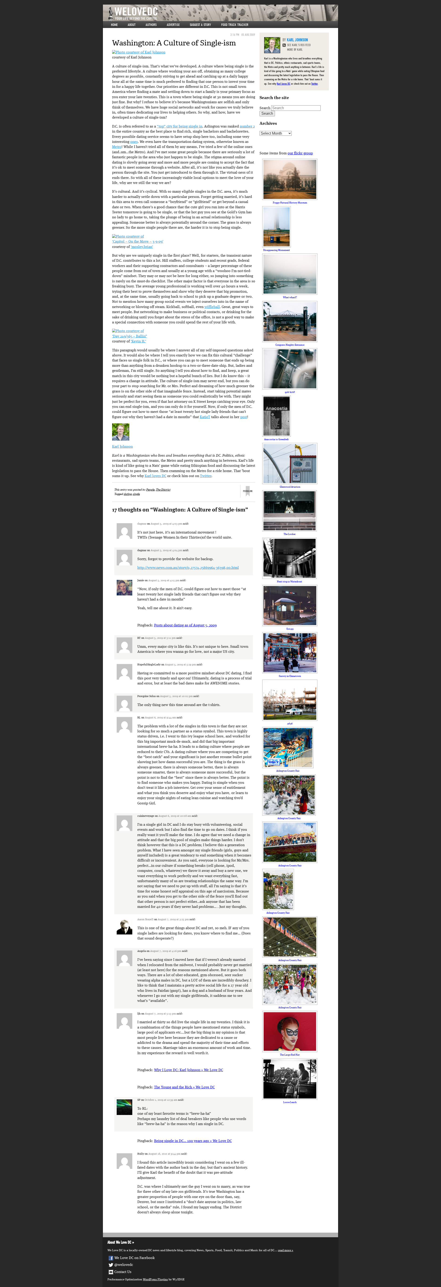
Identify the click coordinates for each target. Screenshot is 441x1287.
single (136, 494)
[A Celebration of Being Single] (138, 52)
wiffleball (212, 307)
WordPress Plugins (155, 1279)
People (150, 489)
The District (163, 489)
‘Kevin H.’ (138, 341)
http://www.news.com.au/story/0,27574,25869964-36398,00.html (188, 568)
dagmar (141, 524)
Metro (117, 147)
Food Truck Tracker (234, 25)
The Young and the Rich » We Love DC (184, 1087)
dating (127, 494)
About (132, 25)
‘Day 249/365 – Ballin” (129, 336)
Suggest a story (200, 25)
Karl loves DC (155, 476)
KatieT (205, 417)
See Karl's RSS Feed (299, 45)
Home (114, 25)
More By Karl (295, 50)
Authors (151, 25)
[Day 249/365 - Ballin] (128, 331)
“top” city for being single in (179, 126)
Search (265, 108)
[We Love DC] (222, 14)
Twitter (205, 476)
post (243, 417)
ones (134, 142)
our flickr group (300, 153)
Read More (284, 1250)
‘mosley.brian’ (142, 247)
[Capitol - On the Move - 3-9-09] (128, 237)
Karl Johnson (122, 447)
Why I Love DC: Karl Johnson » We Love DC (188, 1070)
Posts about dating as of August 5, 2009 (185, 625)
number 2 (247, 126)
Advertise (173, 25)
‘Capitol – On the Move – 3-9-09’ (137, 242)
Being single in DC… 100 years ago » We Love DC (193, 1141)
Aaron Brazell (145, 919)
